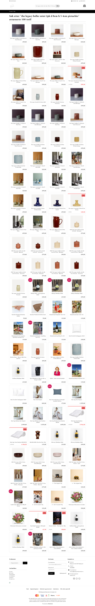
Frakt (27, 589)
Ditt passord (51, 567)
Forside (10, 11)
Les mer (64, 601)
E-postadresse (51, 562)
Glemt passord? (63, 573)
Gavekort (11, 577)
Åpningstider (12, 574)
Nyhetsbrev (56, 589)
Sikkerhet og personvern (46, 589)
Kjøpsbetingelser (34, 589)
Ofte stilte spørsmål (65, 589)
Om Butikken (12, 576)
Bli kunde (11, 573)
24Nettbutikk (50, 603)
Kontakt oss (11, 579)
